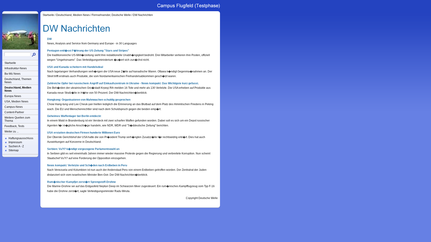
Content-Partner (14, 112)
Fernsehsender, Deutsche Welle (111, 15)
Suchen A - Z (16, 146)
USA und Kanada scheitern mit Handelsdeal (75, 67)
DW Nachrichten (143, 15)
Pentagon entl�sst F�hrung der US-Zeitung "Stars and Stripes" (88, 50)
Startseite (10, 63)
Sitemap (14, 150)
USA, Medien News (16, 101)
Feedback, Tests (14, 126)
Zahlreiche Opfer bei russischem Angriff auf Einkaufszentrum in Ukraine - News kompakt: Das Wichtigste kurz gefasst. (123, 83)
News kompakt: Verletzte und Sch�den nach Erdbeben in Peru (87, 165)
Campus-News (13, 106)
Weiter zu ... (11, 131)
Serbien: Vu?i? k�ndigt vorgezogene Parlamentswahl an (83, 149)
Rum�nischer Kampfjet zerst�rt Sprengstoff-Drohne (81, 182)
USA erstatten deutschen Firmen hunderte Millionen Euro (83, 132)
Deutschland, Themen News (17, 81)
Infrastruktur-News (15, 68)
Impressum (15, 142)
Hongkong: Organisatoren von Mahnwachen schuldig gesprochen (88, 99)
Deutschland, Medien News (17, 89)
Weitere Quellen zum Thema (17, 119)
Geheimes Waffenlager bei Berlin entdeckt (74, 116)
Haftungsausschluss (21, 138)
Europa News (12, 96)
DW (49, 39)
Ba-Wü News (12, 73)
